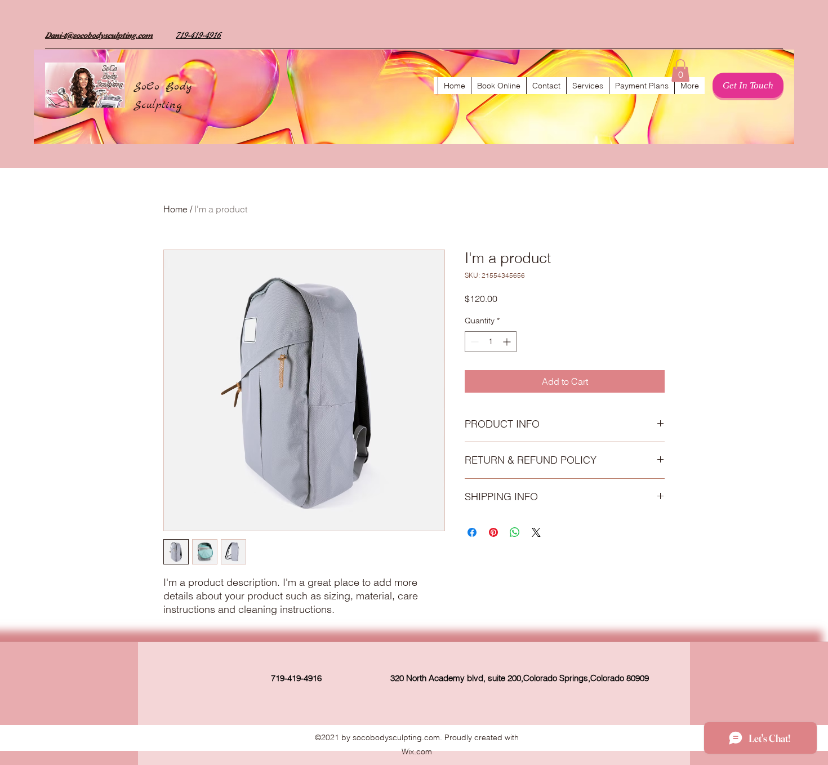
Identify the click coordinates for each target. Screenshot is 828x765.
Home (175, 209)
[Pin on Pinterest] (493, 532)
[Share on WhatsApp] (515, 532)
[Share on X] (536, 532)
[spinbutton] (490, 342)
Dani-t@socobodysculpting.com (99, 34)
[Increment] (508, 342)
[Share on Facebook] (472, 532)
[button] (680, 70)
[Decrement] (473, 342)
